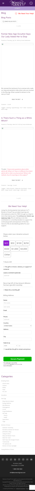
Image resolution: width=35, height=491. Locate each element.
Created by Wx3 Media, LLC (9, 488)
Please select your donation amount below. (16, 235)
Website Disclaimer (20, 488)
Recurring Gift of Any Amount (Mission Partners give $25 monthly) (16, 284)
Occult (9, 104)
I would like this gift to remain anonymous (18, 349)
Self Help (4, 413)
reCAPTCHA (6, 364)
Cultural (4, 385)
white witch (24, 190)
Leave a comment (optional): (12, 273)
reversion (29, 107)
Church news (5, 383)
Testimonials (5, 442)
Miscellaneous (6, 405)
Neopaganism (6, 407)
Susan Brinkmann (25, 40)
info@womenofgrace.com (17, 472)
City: (4, 336)
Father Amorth (10, 188)
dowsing (8, 107)
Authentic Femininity (7, 427)
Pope (3, 389)
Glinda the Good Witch (21, 188)
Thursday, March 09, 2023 (14, 124)
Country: (6, 323)
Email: (5, 310)
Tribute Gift (7, 262)
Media (4, 387)
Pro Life (4, 391)
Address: (6, 329)
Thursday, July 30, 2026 (13, 40)
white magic (4, 109)
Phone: (5, 317)
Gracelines (4, 395)
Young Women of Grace (7, 449)
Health (5, 417)
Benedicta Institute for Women (10, 429)
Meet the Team (6, 438)
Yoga (3, 421)
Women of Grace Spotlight (9, 446)
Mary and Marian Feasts (8, 435)
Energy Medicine (6, 403)
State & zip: (6, 343)
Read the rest (16, 99)
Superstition (5, 419)
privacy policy (17, 364)
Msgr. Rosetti (8, 190)
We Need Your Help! (26, 13)
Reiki (25, 107)
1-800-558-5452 (17, 469)
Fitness (5, 415)
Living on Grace (6, 433)
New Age (9, 185)
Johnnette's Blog (6, 431)
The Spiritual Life (6, 444)
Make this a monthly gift (12, 290)
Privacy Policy (29, 488)
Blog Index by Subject (8, 401)
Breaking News (5, 381)
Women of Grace (5, 425)
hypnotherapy (15, 107)
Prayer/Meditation (7, 411)
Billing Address (8, 295)
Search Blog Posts (10, 21)
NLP (21, 107)
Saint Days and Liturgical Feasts (10, 440)
